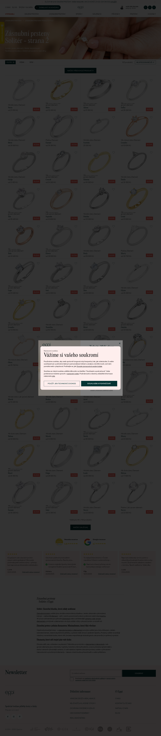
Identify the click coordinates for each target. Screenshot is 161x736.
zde (53, 376)
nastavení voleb (73, 374)
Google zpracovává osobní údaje (89, 366)
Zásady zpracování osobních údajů (101, 390)
